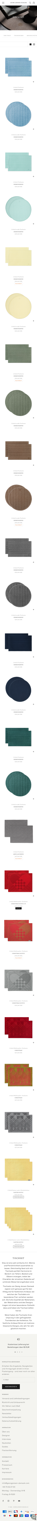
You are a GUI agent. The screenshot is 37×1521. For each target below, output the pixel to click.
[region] (18, 1343)
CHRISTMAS (18, 1050)
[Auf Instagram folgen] (8, 1501)
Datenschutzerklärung (11, 1421)
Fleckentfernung (9, 1450)
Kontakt (5, 1461)
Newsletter (6, 1413)
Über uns (6, 1432)
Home (4, 9)
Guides (5, 1447)
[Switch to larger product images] (30, 44)
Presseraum (7, 1465)
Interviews (6, 1439)
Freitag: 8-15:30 (8, 1494)
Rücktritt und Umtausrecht (13, 1402)
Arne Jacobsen (18, 854)
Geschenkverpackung (11, 1410)
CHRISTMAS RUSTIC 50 (18, 903)
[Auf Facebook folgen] (3, 1501)
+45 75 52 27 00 (8, 1487)
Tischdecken (19, 35)
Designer (6, 1435)
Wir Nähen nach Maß (11, 1406)
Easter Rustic (19, 1192)
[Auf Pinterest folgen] (14, 1501)
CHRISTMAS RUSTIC (18, 953)
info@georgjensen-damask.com (15, 1483)
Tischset (11, 9)
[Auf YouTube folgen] (19, 1501)
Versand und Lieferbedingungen (16, 1398)
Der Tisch (7, 35)
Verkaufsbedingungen (11, 1417)
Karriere (5, 1469)
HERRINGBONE (18, 89)
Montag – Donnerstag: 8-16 (13, 1491)
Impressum (7, 1472)
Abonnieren (11, 1387)
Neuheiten (6, 1443)
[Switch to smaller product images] (34, 44)
